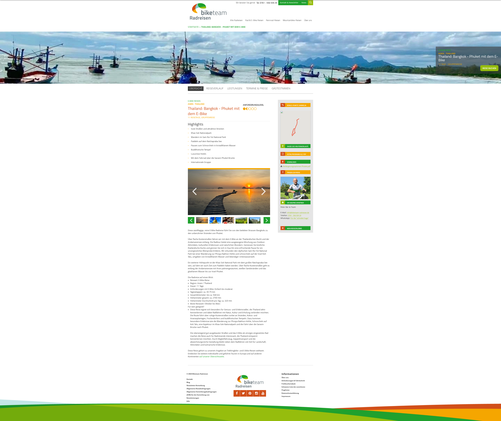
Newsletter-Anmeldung (196, 385)
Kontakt (190, 379)
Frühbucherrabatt (289, 384)
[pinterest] (250, 393)
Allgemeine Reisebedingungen (198, 388)
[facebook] (237, 393)
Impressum (286, 396)
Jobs (188, 401)
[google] (256, 393)
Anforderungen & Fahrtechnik (293, 381)
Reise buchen (489, 68)
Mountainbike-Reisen (292, 20)
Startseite (193, 26)
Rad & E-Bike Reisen (254, 20)
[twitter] (243, 393)
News (304, 2)
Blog (188, 382)
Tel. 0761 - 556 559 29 (267, 2)
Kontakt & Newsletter (289, 2)
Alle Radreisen (236, 20)
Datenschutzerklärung (290, 393)
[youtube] (263, 393)
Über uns (308, 20)
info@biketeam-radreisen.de (298, 212)
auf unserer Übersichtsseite (211, 356)
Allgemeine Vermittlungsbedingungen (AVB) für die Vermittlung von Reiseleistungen (202, 395)
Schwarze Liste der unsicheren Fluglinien (293, 388)
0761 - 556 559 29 (294, 215)
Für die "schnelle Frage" (300, 218)
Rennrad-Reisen (273, 20)
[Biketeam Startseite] (208, 11)
